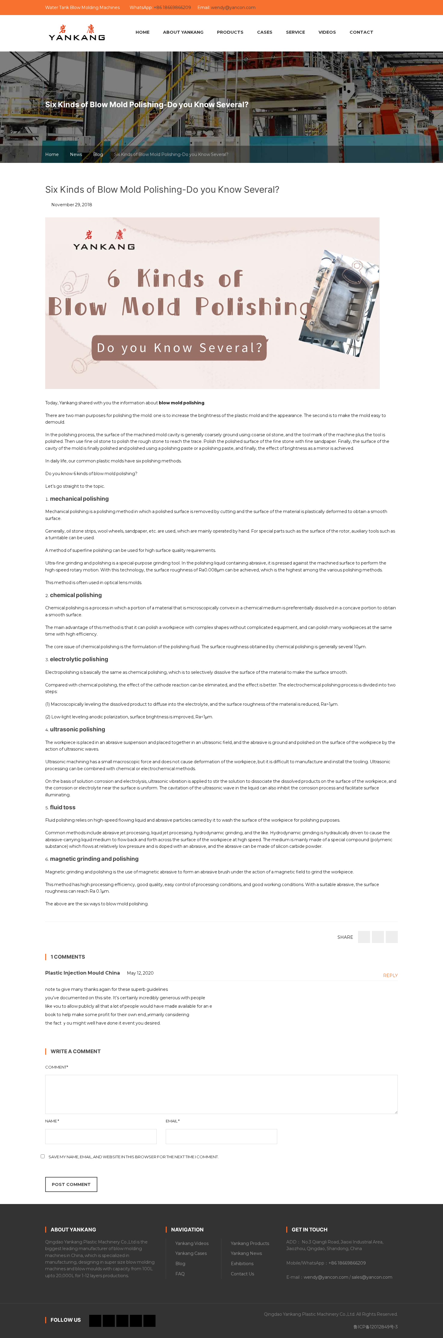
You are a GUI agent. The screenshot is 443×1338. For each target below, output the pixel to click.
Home (52, 154)
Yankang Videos (192, 1243)
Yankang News (246, 1253)
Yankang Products (250, 1243)
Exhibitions (242, 1263)
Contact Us (242, 1274)
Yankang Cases (191, 1253)
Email (173, 1121)
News (76, 154)
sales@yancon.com (372, 1277)
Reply (390, 975)
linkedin (320, 8)
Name (52, 1121)
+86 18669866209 (173, 7)
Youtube (309, 8)
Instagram (350, 8)
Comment (56, 1067)
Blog (98, 154)
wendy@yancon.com (233, 7)
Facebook (330, 8)
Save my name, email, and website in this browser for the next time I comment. (134, 1156)
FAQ (180, 1274)
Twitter (340, 8)
